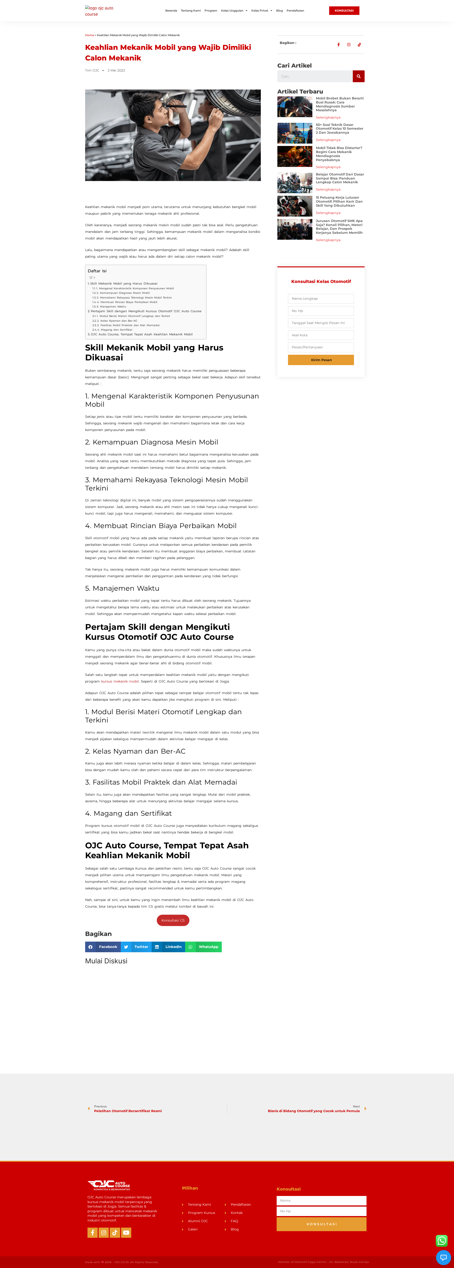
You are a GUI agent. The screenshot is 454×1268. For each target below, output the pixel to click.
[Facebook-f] (92, 1233)
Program (211, 10)
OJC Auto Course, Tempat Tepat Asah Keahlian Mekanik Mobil (142, 334)
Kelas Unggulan (232, 10)
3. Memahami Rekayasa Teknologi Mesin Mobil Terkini (134, 297)
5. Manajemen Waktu (111, 306)
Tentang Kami (191, 10)
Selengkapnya (328, 117)
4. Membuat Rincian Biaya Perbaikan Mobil (127, 302)
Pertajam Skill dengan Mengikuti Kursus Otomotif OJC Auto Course (146, 311)
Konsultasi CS (173, 920)
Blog (279, 10)
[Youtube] (126, 1233)
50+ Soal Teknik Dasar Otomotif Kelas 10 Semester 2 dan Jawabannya (339, 129)
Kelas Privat (259, 10)
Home (89, 35)
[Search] (359, 76)
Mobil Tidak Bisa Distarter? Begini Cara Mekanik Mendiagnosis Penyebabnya (339, 154)
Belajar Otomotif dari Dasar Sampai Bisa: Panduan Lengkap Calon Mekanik (340, 178)
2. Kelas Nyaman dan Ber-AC (117, 320)
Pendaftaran (295, 10)
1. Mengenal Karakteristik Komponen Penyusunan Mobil (135, 288)
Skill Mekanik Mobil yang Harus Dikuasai (123, 283)
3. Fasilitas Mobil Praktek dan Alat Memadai (128, 325)
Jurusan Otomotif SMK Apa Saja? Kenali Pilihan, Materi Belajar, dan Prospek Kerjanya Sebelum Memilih (339, 227)
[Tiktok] (115, 1233)
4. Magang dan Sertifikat (114, 329)
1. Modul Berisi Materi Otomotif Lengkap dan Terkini (133, 316)
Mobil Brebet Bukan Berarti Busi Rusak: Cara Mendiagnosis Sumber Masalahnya (340, 104)
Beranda (171, 10)
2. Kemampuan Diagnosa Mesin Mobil (123, 293)
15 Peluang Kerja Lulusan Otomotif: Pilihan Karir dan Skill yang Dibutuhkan (339, 201)
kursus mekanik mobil (120, 681)
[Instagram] (104, 1233)
